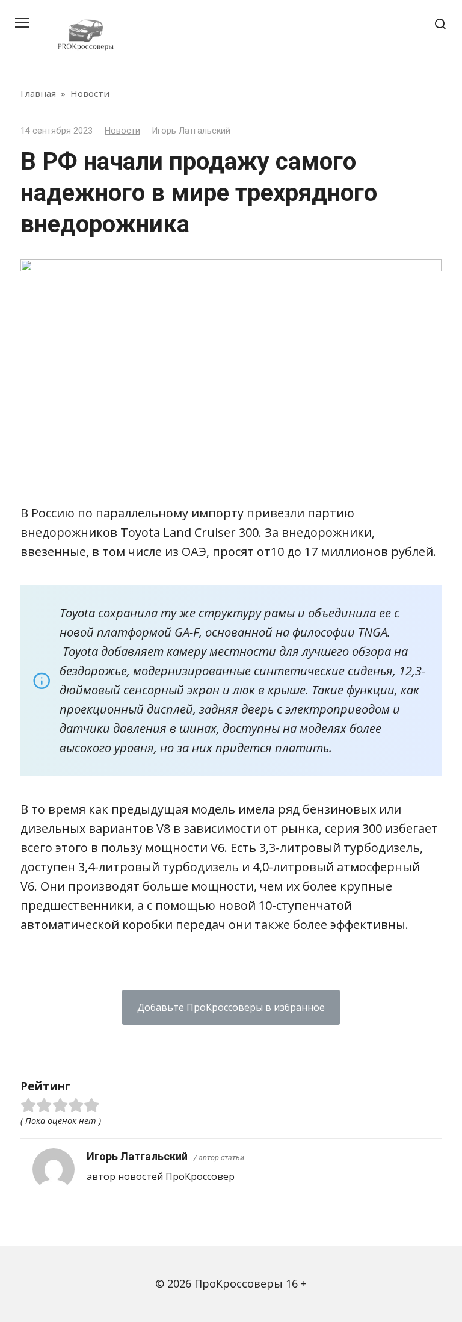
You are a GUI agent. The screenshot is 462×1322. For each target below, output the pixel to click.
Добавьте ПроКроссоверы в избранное (231, 1007)
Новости (122, 131)
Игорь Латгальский (137, 1156)
